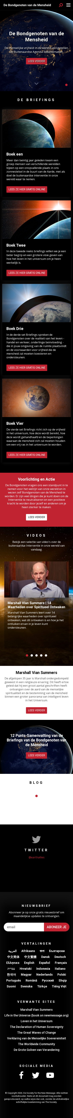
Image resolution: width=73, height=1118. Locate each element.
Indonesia (43, 968)
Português (13, 980)
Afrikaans (28, 951)
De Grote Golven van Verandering (36, 1050)
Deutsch (60, 957)
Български (57, 951)
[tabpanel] (36, 45)
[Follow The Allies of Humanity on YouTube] (50, 1075)
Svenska (26, 986)
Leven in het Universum (36, 1021)
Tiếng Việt (59, 986)
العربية (12, 951)
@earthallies (36, 857)
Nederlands (44, 974)
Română (31, 980)
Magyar (26, 974)
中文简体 (13, 957)
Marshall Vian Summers (36, 1009)
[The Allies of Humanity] (27, 5)
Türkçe (42, 986)
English (29, 962)
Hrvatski (26, 968)
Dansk (45, 957)
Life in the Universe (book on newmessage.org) (36, 1015)
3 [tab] (36, 655)
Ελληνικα (12, 962)
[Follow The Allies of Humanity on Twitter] (36, 1075)
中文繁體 (30, 957)
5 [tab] (46, 655)
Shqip (63, 980)
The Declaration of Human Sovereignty (36, 1027)
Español (44, 962)
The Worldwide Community (36, 1044)
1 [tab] (66, 85)
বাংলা (42, 951)
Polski (61, 974)
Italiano (60, 968)
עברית (11, 968)
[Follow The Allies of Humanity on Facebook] (21, 1075)
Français (61, 962)
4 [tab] (41, 655)
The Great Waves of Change (36, 1032)
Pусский (48, 980)
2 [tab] (32, 655)
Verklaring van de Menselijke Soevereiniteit (36, 1038)
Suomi (11, 986)
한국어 (11, 974)
